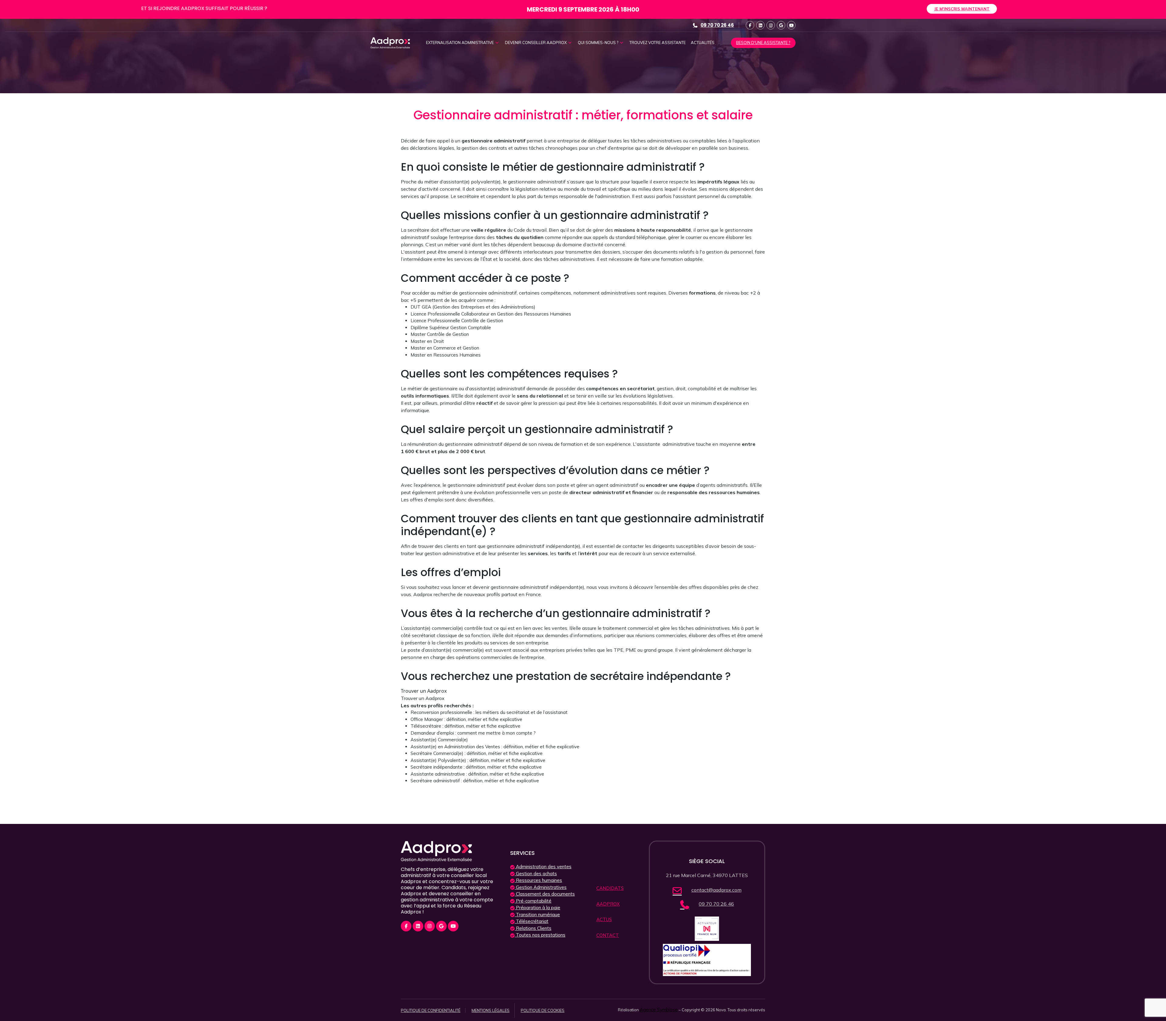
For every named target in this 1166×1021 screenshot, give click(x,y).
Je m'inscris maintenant (962, 8)
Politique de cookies (542, 1010)
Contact (607, 935)
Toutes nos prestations (540, 935)
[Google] (781, 25)
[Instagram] (770, 25)
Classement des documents (545, 894)
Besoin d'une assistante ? (763, 42)
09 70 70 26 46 (717, 25)
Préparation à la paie (537, 907)
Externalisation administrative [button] (460, 42)
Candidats (610, 888)
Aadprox (608, 904)
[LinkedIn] (760, 25)
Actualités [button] (702, 42)
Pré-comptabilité (533, 901)
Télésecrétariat (531, 921)
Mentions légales (491, 1010)
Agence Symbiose (659, 1009)
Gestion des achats (536, 873)
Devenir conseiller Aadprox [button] (536, 42)
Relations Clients (533, 928)
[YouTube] (791, 25)
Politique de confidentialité (430, 1010)
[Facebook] (750, 25)
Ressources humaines (538, 880)
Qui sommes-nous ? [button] (598, 42)
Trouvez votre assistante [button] (657, 42)
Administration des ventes (543, 866)
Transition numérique (537, 914)
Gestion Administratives (541, 887)
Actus (604, 919)
